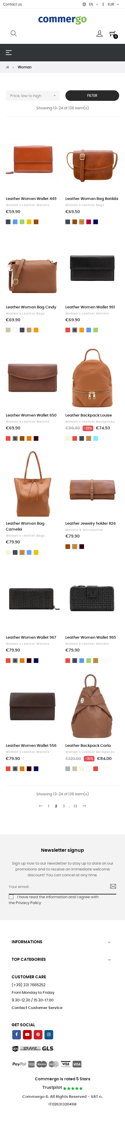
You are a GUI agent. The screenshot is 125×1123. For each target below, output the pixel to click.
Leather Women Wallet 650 (31, 415)
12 (75, 806)
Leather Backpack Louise (88, 415)
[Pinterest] (38, 1034)
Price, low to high (33, 95)
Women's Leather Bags (84, 205)
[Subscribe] (110, 887)
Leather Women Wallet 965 (90, 638)
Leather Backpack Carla (88, 746)
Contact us (12, 4)
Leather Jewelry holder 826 (90, 524)
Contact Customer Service (37, 1008)
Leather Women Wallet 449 (31, 199)
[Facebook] (16, 1034)
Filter (92, 95)
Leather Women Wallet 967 (31, 638)
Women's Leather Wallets (27, 205)
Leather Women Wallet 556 (31, 746)
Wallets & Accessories (84, 529)
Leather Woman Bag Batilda (91, 199)
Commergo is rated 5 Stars (62, 1079)
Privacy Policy (28, 903)
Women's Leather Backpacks (90, 421)
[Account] (99, 33)
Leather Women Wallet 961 (90, 307)
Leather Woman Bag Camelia (25, 526)
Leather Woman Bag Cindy (31, 307)
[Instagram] (48, 1034)
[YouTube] (27, 1034)
